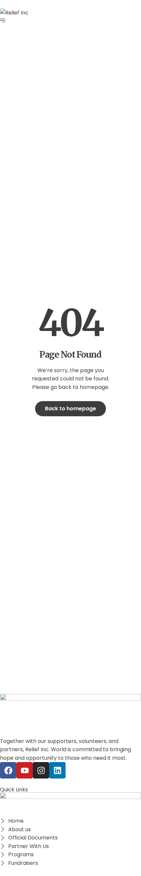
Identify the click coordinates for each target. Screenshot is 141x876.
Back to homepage (70, 408)
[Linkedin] (57, 770)
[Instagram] (41, 770)
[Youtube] (24, 770)
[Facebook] (8, 770)
